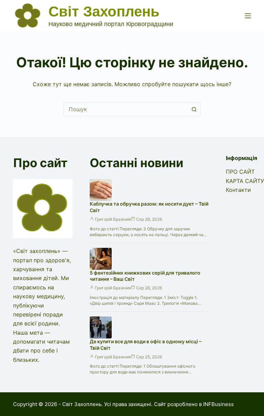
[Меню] (248, 16)
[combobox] (125, 109)
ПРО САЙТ (240, 171)
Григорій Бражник (113, 219)
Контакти (238, 189)
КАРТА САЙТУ (245, 180)
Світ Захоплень (104, 11)
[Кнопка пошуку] (193, 109)
